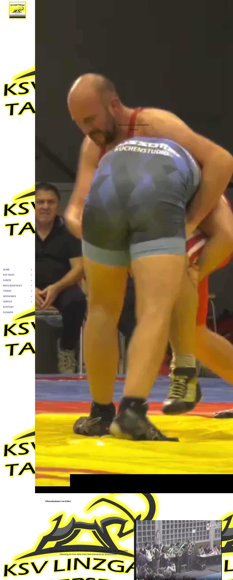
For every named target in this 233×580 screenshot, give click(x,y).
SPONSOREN (9, 296)
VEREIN (7, 291)
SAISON (7, 280)
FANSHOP (8, 312)
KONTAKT (8, 307)
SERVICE (7, 301)
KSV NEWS (8, 275)
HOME (6, 269)
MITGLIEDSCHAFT (12, 285)
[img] (134, 246)
